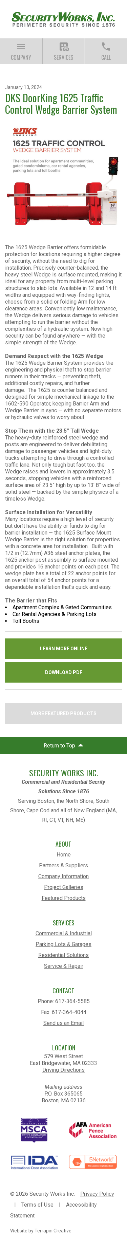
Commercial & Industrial (64, 933)
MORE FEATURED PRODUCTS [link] (63, 713)
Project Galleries (63, 887)
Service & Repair (63, 966)
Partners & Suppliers (63, 865)
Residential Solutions (63, 955)
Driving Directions (63, 1070)
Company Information (63, 876)
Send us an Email (63, 1023)
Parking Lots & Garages (63, 944)
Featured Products (64, 898)
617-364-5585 (72, 1001)
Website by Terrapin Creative (40, 1230)
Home (64, 854)
